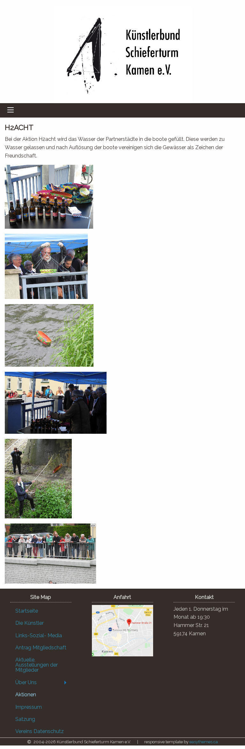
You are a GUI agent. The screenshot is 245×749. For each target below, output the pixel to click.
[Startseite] (122, 53)
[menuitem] (40, 611)
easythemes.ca (203, 741)
